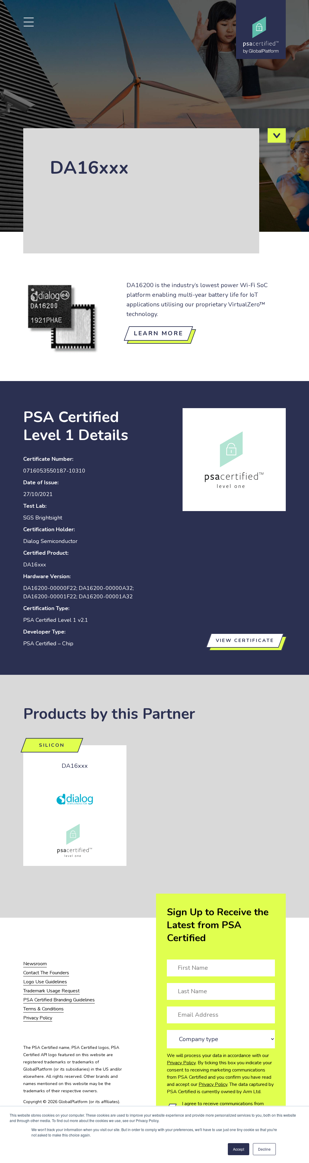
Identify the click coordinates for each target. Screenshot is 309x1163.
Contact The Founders (46, 972)
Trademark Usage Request (51, 991)
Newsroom (35, 963)
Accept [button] (238, 1149)
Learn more (158, 333)
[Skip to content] (277, 135)
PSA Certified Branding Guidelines (59, 1000)
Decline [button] (264, 1149)
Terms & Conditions (43, 1009)
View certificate (245, 640)
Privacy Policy (181, 1062)
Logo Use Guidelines (45, 981)
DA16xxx (75, 766)
